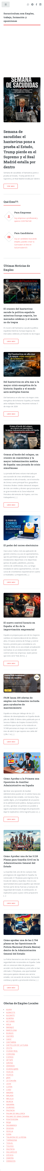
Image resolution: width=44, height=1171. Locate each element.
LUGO (8, 1089)
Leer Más (11, 341)
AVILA (8, 1024)
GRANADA (10, 1066)
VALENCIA (10, 1149)
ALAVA (9, 1009)
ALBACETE (10, 1012)
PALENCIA (10, 1110)
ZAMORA (10, 1158)
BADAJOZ (10, 1027)
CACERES (10, 1036)
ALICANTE (10, 1015)
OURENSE (10, 1107)
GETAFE (9, 1060)
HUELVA (9, 1072)
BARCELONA (11, 1030)
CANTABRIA (11, 1042)
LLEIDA (9, 1086)
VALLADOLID (11, 1152)
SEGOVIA (10, 1128)
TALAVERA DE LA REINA (16, 1137)
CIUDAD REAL (12, 1051)
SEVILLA (9, 1131)
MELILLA (9, 1098)
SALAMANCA (11, 1125)
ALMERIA (10, 1018)
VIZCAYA (9, 1155)
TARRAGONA (11, 1140)
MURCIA (9, 1101)
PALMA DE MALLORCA (15, 1113)
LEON (8, 1083)
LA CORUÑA (11, 1080)
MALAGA (9, 1095)
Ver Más (11, 186)
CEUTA (9, 1048)
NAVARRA (10, 1104)
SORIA (8, 1134)
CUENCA (9, 1057)
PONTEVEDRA (12, 1119)
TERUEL (9, 1143)
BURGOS (9, 1033)
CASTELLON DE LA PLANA (17, 1045)
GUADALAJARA (12, 1069)
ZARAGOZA (10, 1161)
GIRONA (9, 1063)
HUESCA (9, 1075)
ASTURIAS (10, 1021)
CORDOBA (10, 1054)
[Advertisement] (22, 49)
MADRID (9, 1092)
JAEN (8, 1077)
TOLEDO (10, 1146)
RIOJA (8, 1122)
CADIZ (8, 1039)
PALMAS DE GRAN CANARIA (17, 1116)
